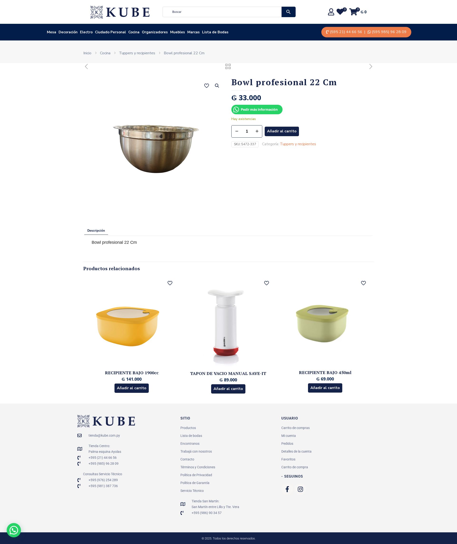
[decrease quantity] (237, 131)
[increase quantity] (257, 131)
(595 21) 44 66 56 (346, 32)
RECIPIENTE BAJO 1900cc (132, 372)
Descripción (96, 230)
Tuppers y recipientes (137, 53)
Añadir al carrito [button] (131, 388)
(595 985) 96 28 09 (389, 32)
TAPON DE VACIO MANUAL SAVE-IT (228, 373)
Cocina (105, 53)
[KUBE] (119, 12)
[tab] (96, 231)
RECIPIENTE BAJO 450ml (325, 372)
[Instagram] (300, 489)
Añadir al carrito (282, 131)
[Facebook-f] (287, 489)
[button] (217, 85)
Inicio (87, 53)
